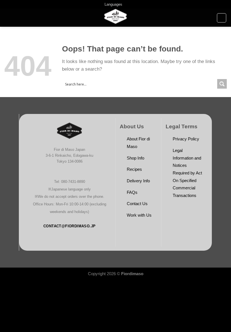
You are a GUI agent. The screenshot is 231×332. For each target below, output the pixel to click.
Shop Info (135, 158)
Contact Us (137, 203)
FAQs (132, 192)
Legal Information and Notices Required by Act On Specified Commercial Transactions (187, 173)
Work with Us (139, 215)
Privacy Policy (186, 138)
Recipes (134, 169)
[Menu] (7, 18)
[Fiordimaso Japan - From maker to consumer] (115, 18)
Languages (113, 4)
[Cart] (221, 18)
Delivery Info (138, 180)
